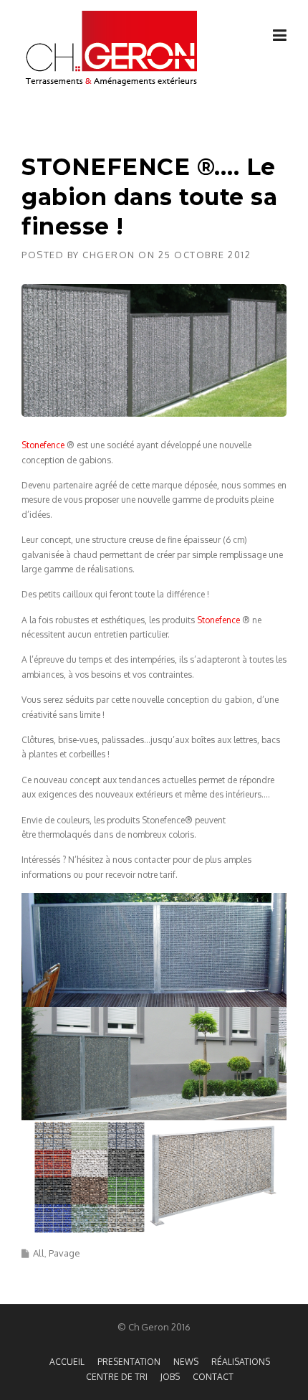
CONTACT (213, 1377)
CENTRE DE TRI (117, 1377)
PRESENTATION (128, 1362)
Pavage (64, 1253)
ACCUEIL (67, 1362)
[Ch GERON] (111, 48)
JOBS (170, 1377)
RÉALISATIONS (240, 1362)
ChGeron (108, 254)
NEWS (185, 1362)
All (38, 1253)
